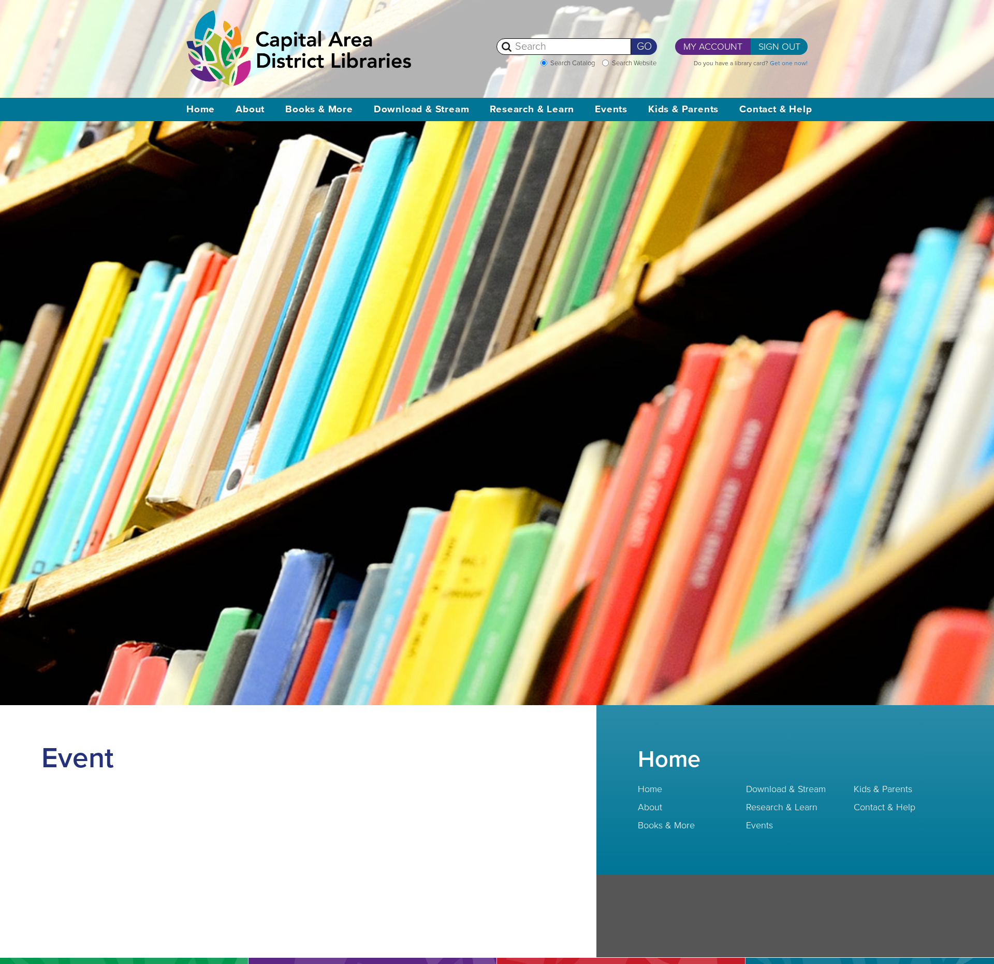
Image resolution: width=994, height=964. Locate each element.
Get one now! (789, 63)
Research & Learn (781, 807)
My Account (712, 46)
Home (200, 109)
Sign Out (779, 46)
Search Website (634, 63)
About (650, 807)
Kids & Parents (883, 789)
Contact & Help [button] (775, 109)
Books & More (666, 825)
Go (644, 46)
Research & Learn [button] (532, 109)
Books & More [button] (319, 109)
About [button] (250, 109)
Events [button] (611, 109)
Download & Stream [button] (422, 109)
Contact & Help (884, 807)
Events (759, 825)
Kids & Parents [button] (683, 109)
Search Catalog (572, 63)
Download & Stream (786, 789)
